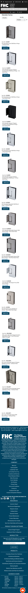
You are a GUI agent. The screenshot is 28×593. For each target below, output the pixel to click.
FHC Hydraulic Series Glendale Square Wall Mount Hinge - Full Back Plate (11, 389)
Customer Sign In (14, 504)
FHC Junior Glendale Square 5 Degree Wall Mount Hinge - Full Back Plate (10, 363)
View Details (5, 46)
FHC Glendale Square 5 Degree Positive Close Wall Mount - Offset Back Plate (10, 178)
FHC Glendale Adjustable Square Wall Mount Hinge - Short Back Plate (11, 231)
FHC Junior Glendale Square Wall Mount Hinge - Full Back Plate (9, 415)
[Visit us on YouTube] (7, 498)
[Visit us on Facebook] (5, 498)
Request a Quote (8, 1)
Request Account (5, 12)
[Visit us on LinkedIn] (2, 498)
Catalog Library (14, 511)
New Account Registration (14, 506)
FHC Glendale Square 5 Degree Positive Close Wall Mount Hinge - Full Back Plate (11, 71)
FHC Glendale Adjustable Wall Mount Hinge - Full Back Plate (10, 205)
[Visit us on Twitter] (11, 498)
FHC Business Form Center (14, 520)
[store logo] (5, 5)
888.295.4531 (18, 1)
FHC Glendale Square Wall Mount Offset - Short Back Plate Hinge (9, 309)
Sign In (13, 12)
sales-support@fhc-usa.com (19, 430)
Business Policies (14, 513)
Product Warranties (14, 518)
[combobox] (14, 9)
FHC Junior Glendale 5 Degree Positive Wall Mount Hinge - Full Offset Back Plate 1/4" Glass (11, 336)
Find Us (25, 1)
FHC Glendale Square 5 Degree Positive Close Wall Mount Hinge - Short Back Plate (10, 124)
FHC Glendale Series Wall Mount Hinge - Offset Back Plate (11, 151)
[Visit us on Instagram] (14, 498)
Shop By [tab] (4, 17)
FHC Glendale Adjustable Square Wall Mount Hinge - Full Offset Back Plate (10, 257)
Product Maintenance (14, 516)
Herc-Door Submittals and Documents (14, 523)
